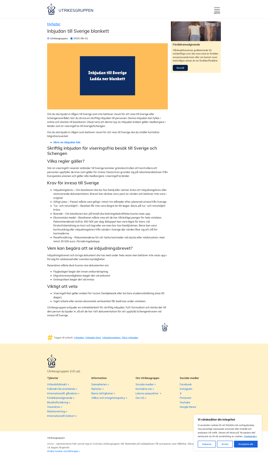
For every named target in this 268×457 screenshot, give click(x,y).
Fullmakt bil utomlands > (62, 388)
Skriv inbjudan (130, 337)
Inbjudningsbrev (111, 337)
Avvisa (224, 444)
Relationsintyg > (57, 411)
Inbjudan (79, 337)
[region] (228, 432)
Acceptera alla (245, 444)
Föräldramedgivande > (61, 397)
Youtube (185, 402)
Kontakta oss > (145, 388)
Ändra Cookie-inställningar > (63, 451)
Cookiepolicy (250, 436)
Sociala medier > (146, 384)
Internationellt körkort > (62, 415)
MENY (217, 12)
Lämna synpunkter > (148, 393)
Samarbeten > (100, 384)
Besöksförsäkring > (58, 402)
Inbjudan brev (93, 337)
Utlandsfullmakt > (58, 384)
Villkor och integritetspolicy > (109, 397)
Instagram (186, 388)
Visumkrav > (54, 406)
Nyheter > (97, 388)
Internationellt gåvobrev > (63, 393)
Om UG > (141, 397)
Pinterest (185, 397)
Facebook (186, 384)
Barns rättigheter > (103, 393)
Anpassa (206, 444)
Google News (188, 406)
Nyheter (53, 24)
